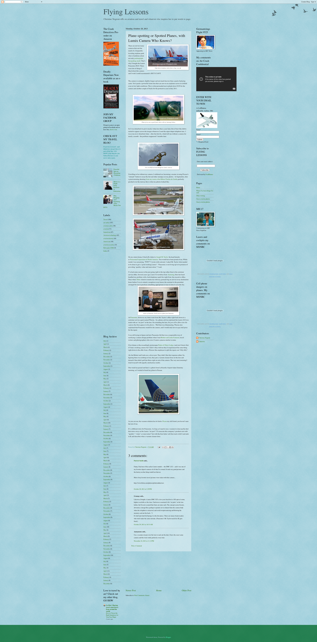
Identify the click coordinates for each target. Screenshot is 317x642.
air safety (106, 222)
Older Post (186, 590)
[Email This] (163, 447)
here (112, 155)
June (104, 375)
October (105, 363)
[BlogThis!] (165, 447)
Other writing (200, 196)
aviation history (108, 238)
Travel (105, 219)
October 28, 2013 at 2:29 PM (143, 489)
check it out (113, 129)
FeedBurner (209, 174)
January (105, 353)
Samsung (171, 274)
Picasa (164, 421)
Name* (198, 129)
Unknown (202, 342)
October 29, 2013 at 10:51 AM (143, 524)
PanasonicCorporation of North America (144, 259)
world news (222, 274)
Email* (198, 134)
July (104, 341)
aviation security (108, 245)
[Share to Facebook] (170, 447)
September (106, 366)
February (106, 350)
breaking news (214, 274)
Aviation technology (109, 235)
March (105, 347)
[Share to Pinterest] (172, 447)
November (106, 360)
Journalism (106, 232)
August (105, 369)
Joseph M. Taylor (162, 257)
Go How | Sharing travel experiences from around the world (112, 608)
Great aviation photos (203, 199)
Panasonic (133, 317)
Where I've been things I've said (204, 192)
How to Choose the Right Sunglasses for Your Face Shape (112, 615)
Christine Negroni (204, 338)
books (105, 251)
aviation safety (108, 226)
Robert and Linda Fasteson (170, 337)
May (104, 378)
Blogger (168, 637)
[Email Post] (158, 447)
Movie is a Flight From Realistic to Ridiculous (117, 186)
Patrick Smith (138, 461)
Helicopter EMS (108, 248)
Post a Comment (136, 546)
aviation (106, 229)
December (106, 356)
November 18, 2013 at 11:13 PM (144, 541)
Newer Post (131, 590)
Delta (139, 279)
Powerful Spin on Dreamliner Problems (117, 172)
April (105, 344)
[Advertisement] (158, 570)
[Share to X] (168, 447)
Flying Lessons (125, 11)
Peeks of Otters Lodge (165, 345)
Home (159, 590)
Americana (106, 241)
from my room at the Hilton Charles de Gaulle (161, 179)
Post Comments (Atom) (141, 595)
